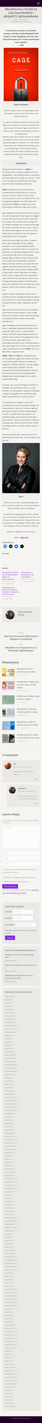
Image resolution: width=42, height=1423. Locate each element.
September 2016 (10, 1384)
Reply (36, 779)
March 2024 (9, 1091)
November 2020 (10, 1221)
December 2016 (10, 1374)
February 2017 (10, 1367)
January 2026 (9, 1019)
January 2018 (9, 1332)
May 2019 (8, 1280)
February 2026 (10, 1016)
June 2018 (8, 1315)
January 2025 (9, 1058)
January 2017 (9, 1371)
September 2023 (10, 1110)
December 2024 (10, 1061)
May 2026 (8, 1006)
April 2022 (8, 1166)
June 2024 (8, 1081)
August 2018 (9, 1309)
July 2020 (8, 1234)
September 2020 (10, 1227)
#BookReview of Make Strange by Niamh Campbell (28, 697)
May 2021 (8, 1201)
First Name (8, 912)
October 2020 (9, 1224)
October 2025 (9, 1029)
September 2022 (10, 1149)
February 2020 (10, 1250)
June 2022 (8, 1159)
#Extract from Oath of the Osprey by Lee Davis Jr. (21, 966)
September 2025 (10, 1032)
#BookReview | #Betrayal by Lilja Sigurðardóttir (27, 574)
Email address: (10, 925)
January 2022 (9, 1175)
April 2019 (8, 1283)
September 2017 (10, 1345)
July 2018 (8, 1312)
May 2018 (8, 1319)
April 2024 (8, 1088)
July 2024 (8, 1078)
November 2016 (10, 1377)
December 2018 (10, 1296)
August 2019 (9, 1270)
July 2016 (8, 1390)
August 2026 (9, 996)
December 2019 (10, 1257)
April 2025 (8, 1048)
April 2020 (8, 1244)
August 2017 (9, 1348)
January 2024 (9, 1097)
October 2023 (9, 1107)
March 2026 (9, 1013)
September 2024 (10, 1071)
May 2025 (8, 1045)
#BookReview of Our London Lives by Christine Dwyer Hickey (28, 736)
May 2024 (8, 1084)
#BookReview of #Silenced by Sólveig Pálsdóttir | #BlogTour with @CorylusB (10, 590)
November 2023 (10, 1104)
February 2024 (10, 1094)
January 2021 (9, 1214)
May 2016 (8, 1397)
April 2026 (8, 1009)
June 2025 (8, 1042)
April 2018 (8, 1322)
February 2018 (10, 1328)
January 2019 (9, 1293)
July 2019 (8, 1273)
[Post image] (8, 672)
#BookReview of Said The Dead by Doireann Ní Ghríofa (27, 723)
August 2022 (9, 1153)
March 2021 (9, 1208)
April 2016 (8, 1400)
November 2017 (10, 1338)
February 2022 (10, 1172)
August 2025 (9, 1035)
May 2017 (8, 1358)
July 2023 (8, 1117)
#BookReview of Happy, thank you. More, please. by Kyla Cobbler (28, 685)
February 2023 (10, 1133)
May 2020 (8, 1240)
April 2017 (8, 1361)
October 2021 (9, 1185)
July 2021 (8, 1195)
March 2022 (9, 1169)
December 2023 (10, 1101)
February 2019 (10, 1289)
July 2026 (8, 1000)
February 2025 (10, 1055)
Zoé (14, 764)
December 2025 (10, 1022)
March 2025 (9, 1052)
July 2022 (8, 1156)
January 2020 (9, 1254)
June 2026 (8, 1003)
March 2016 (9, 1403)
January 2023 (9, 1136)
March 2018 (9, 1325)
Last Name (8, 918)
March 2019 (9, 1286)
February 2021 (10, 1211)
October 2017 (9, 1341)
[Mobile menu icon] (38, 3)
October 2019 (9, 1263)
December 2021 (10, 1179)
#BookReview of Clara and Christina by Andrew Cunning (27, 710)
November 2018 (10, 1299)
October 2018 (9, 1302)
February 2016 (10, 1406)
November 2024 (10, 1065)
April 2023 (8, 1127)
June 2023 (8, 1120)
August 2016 (9, 1387)
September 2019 (10, 1267)
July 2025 (8, 1039)
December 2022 (10, 1140)
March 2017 (9, 1364)
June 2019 (8, 1276)
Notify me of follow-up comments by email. (20, 877)
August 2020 (9, 1231)
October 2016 (9, 1380)
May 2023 (8, 1123)
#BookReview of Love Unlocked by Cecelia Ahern (26, 670)
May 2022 (8, 1162)
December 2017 (10, 1335)
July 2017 (8, 1351)
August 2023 (9, 1114)
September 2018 (10, 1306)
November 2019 (10, 1260)
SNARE (27, 169)
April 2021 (8, 1205)
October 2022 (9, 1146)
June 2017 (8, 1354)
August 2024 (9, 1075)
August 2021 (9, 1192)
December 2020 (10, 1218)
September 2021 (10, 1188)
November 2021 (10, 1182)
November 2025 (10, 1026)
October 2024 (9, 1068)
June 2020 (8, 1237)
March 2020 (9, 1247)
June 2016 (8, 1393)
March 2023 (9, 1130)
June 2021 (8, 1198)
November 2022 (10, 1143)
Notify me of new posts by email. (16, 881)
